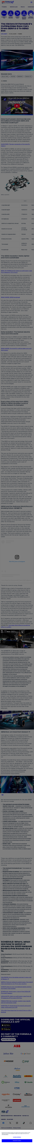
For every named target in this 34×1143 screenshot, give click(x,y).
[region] (17, 1136)
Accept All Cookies (17, 1140)
